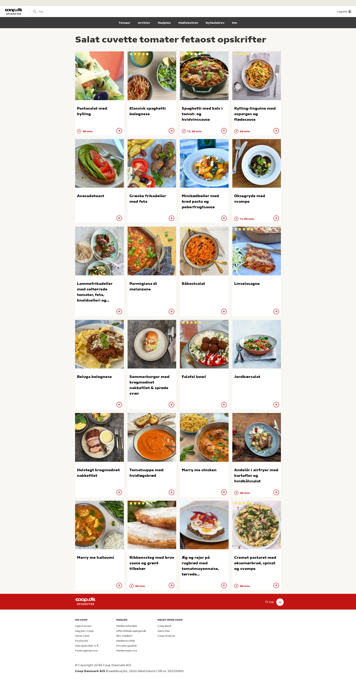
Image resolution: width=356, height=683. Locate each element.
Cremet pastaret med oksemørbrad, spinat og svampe (255, 563)
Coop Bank (164, 626)
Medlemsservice (126, 650)
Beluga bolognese (94, 377)
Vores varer (82, 635)
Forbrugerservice (86, 650)
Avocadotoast (90, 196)
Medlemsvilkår (125, 640)
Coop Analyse (166, 635)
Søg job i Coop (84, 631)
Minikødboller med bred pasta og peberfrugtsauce (200, 201)
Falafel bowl (194, 377)
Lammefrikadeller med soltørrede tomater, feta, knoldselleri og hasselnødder (95, 295)
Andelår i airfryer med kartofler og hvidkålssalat (256, 475)
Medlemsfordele (126, 626)
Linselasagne (247, 284)
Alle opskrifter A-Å (86, 645)
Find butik (81, 640)
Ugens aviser (83, 626)
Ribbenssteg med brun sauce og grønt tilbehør (151, 563)
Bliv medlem (124, 635)
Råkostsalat (193, 284)
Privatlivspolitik (126, 645)
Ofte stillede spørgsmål (131, 631)
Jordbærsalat (247, 377)
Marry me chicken (199, 470)
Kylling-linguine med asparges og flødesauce (255, 114)
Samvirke (163, 631)
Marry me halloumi (95, 557)
